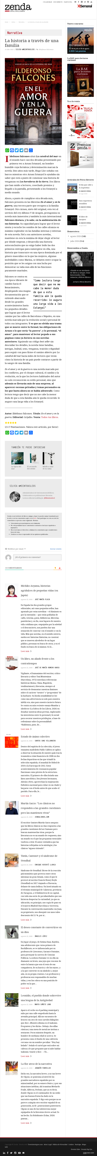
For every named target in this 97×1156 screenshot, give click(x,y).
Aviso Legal (48, 1144)
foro (35, 518)
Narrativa (21, 22)
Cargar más (33, 1131)
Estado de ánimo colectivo (35, 736)
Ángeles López (41, 936)
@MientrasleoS (49, 498)
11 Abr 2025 (9, 49)
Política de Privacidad (60, 1144)
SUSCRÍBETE (58, 2)
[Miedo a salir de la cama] (49, 458)
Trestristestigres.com (35, 1144)
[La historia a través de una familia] (33, 101)
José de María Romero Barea (47, 667)
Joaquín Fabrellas (43, 1068)
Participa (78, 1144)
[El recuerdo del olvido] (33, 458)
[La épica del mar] (17, 458)
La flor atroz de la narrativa (36, 1063)
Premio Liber (75, 1149)
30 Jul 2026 (82, 210)
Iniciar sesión (56, 549)
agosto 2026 (75, 236)
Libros (13, 22)
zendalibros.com (42, 817)
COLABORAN (47, 2)
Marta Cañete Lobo (43, 1004)
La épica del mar (16, 467)
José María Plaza (42, 599)
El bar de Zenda (85, 191)
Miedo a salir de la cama (48, 467)
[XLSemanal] (84, 6)
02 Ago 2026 (83, 194)
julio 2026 (74, 241)
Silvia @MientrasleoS (25, 49)
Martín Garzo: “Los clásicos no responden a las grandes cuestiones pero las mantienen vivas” (41, 808)
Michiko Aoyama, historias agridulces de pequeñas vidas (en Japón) (39, 590)
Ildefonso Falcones (46, 49)
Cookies (71, 1144)
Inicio (6, 22)
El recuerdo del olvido (32, 467)
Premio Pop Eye (86, 1149)
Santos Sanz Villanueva (45, 741)
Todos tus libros (49, 417)
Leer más (25, 651)
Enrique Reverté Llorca (45, 865)
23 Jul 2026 (82, 226)
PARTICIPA (68, 2)
